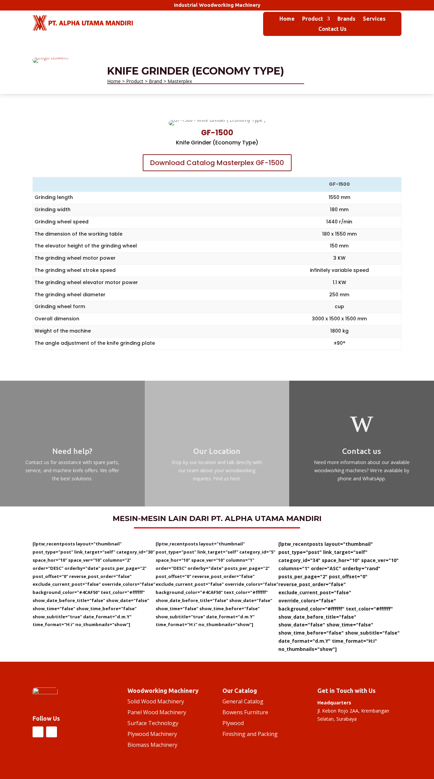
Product (312, 19)
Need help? (72, 451)
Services (374, 19)
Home (287, 19)
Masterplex (179, 81)
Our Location (216, 451)
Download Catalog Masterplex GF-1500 (217, 162)
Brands (346, 19)
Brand (155, 81)
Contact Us (332, 29)
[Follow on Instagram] (38, 731)
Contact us (361, 451)
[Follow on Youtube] (51, 731)
